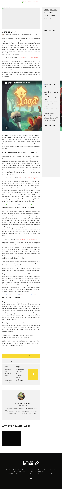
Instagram (34, 57)
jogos (46, 15)
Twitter (28, 57)
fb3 (45, 12)
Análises (53, 9)
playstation (47, 18)
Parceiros (54, 469)
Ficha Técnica (29, 469)
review (46, 21)
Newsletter (42, 469)
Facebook (21, 57)
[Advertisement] (51, 58)
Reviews (53, 21)
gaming (51, 12)
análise (46, 9)
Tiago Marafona (12, 35)
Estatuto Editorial (13, 469)
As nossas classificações (38, 471)
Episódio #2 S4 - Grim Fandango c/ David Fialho (50, 104)
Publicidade (20, 471)
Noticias (53, 15)
